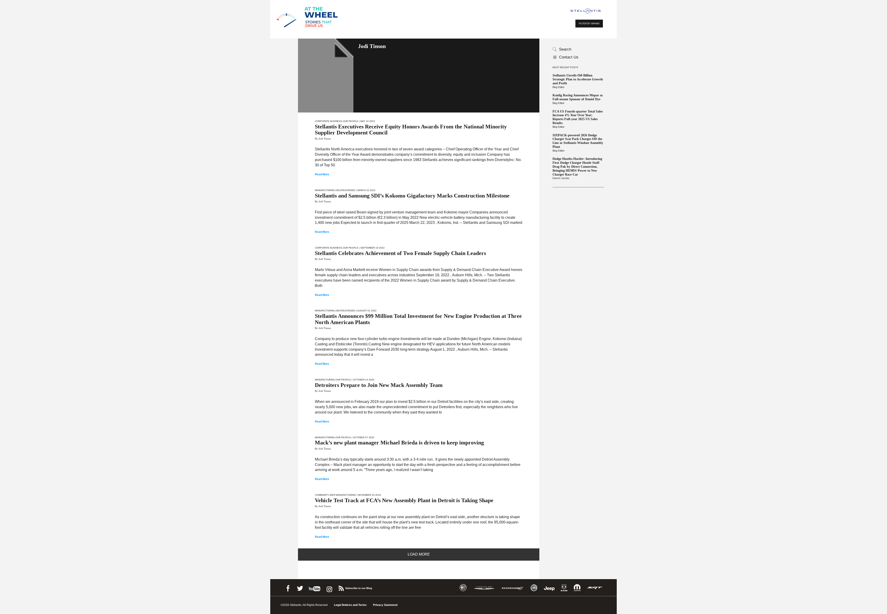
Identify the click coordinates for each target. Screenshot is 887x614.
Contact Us (568, 57)
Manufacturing (325, 190)
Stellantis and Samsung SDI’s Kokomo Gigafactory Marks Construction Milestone (412, 196)
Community (322, 495)
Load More (419, 554)
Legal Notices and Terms (350, 605)
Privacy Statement (385, 605)
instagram (329, 587)
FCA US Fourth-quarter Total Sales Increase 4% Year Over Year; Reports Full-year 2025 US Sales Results (578, 117)
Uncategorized (345, 190)
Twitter (300, 587)
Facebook (288, 587)
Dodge (512, 588)
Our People (350, 121)
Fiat (534, 588)
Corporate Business (328, 121)
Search (565, 49)
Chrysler (484, 588)
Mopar (577, 588)
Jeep (332, 495)
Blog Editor (559, 87)
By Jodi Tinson (323, 138)
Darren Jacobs (561, 178)
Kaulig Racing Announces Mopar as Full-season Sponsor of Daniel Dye (578, 97)
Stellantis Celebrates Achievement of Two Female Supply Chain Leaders (400, 253)
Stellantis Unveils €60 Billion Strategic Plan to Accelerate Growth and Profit (578, 79)
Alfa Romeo (463, 588)
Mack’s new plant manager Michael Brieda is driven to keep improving (399, 443)
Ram (564, 588)
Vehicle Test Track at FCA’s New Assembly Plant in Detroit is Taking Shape (404, 500)
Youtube (314, 587)
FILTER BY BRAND (589, 23)
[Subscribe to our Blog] (341, 587)
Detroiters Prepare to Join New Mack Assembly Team (379, 385)
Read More (322, 174)
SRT (595, 588)
